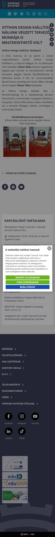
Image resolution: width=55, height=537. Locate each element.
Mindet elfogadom (27, 277)
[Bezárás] (49, 248)
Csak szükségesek (27, 282)
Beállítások (27, 287)
